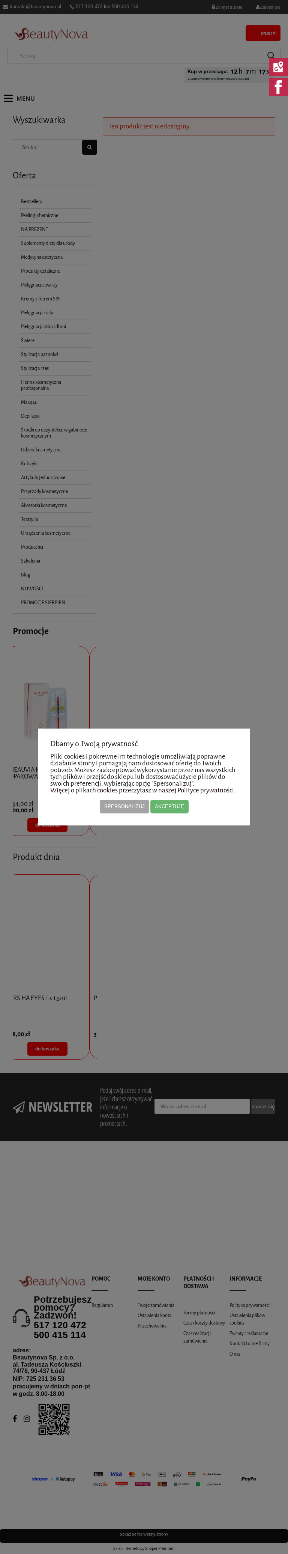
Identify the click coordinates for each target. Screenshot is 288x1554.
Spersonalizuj (124, 806)
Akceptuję (169, 806)
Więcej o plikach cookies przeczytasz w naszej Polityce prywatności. (143, 790)
